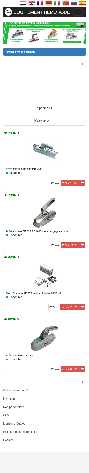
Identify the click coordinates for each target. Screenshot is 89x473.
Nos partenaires (13, 407)
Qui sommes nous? (16, 390)
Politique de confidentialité (20, 432)
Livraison (9, 398)
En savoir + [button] (46, 121)
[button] (55, 183)
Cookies (8, 440)
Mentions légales (14, 423)
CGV (6, 415)
